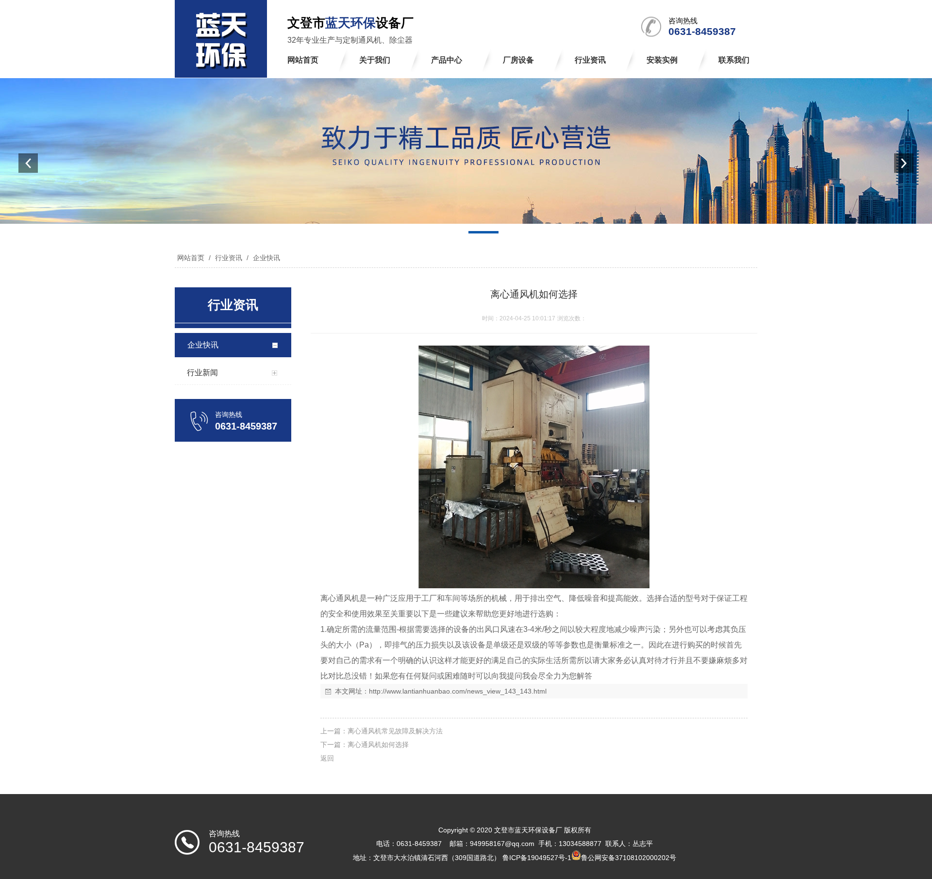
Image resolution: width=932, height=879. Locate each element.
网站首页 (190, 258)
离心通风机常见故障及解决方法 (395, 731)
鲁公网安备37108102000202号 (628, 858)
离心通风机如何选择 (378, 744)
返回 (327, 758)
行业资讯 (228, 258)
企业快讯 (265, 258)
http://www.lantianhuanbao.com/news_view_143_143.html (458, 691)
